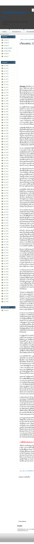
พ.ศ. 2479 (6, 92)
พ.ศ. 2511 (6, 168)
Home (4, 32)
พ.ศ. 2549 (6, 271)
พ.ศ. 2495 (6, 125)
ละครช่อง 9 (6, 45)
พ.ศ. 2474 (6, 79)
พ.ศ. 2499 (6, 136)
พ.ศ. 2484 (6, 106)
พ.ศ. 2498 (6, 133)
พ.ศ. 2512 (6, 171)
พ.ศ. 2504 (6, 149)
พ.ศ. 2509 (6, 163)
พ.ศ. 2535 (6, 233)
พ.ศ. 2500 (6, 138)
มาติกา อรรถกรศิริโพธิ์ (27, 471)
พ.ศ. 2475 (6, 82)
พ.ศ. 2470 (6, 68)
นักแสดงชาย (16, 32)
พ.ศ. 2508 (6, 160)
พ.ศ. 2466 (6, 65)
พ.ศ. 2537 (6, 239)
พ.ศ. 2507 (6, 158)
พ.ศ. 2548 (6, 269)
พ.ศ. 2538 (6, 242)
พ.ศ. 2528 (6, 214)
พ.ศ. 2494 (6, 122)
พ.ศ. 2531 (6, 223)
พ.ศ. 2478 (6, 90)
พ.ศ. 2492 (6, 117)
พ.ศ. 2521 (6, 195)
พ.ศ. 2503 (6, 147)
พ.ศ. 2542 (6, 252)
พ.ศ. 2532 (6, 225)
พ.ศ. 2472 (6, 73)
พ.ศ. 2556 (6, 290)
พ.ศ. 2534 (6, 231)
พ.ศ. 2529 (6, 217)
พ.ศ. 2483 (6, 103)
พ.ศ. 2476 (6, 84)
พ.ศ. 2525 (6, 206)
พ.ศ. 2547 (6, 266)
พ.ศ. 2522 (6, 198)
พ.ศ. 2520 (6, 193)
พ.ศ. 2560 (6, 293)
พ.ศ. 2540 (6, 247)
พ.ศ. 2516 (6, 182)
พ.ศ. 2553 (6, 282)
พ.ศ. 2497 (6, 130)
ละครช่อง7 (6, 56)
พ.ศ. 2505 (6, 152)
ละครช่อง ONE (7, 51)
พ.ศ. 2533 (6, 228)
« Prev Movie (22, 521)
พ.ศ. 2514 (6, 176)
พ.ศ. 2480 (6, 95)
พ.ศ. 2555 (6, 288)
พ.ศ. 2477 (6, 87)
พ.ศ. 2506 (6, 155)
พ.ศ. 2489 (6, 114)
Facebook (6, 310)
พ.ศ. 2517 (6, 185)
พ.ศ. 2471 (6, 71)
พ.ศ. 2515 (6, 179)
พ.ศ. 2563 (6, 299)
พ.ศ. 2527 (6, 212)
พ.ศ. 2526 (6, 209)
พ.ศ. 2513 (6, 174)
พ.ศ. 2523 (6, 201)
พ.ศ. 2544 (6, 258)
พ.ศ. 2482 (6, 101)
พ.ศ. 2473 (6, 76)
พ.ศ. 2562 (6, 296)
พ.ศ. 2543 (6, 255)
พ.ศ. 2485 (6, 109)
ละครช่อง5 (6, 53)
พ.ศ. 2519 (6, 190)
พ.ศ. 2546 (6, 263)
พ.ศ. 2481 (6, 98)
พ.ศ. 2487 (6, 111)
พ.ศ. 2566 (6, 301)
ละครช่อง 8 (6, 42)
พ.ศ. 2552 (6, 280)
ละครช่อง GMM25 (8, 48)
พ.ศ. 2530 (6, 220)
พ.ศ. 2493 (6, 120)
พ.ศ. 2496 (6, 128)
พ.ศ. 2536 (6, 236)
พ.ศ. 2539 (6, 244)
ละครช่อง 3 (6, 40)
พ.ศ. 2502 (6, 144)
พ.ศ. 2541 (6, 250)
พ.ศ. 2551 (6, 277)
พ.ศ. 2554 (6, 285)
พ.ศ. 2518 (6, 187)
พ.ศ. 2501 (6, 141)
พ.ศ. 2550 (6, 274)
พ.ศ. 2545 (6, 261)
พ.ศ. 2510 (6, 166)
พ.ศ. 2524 (6, 204)
